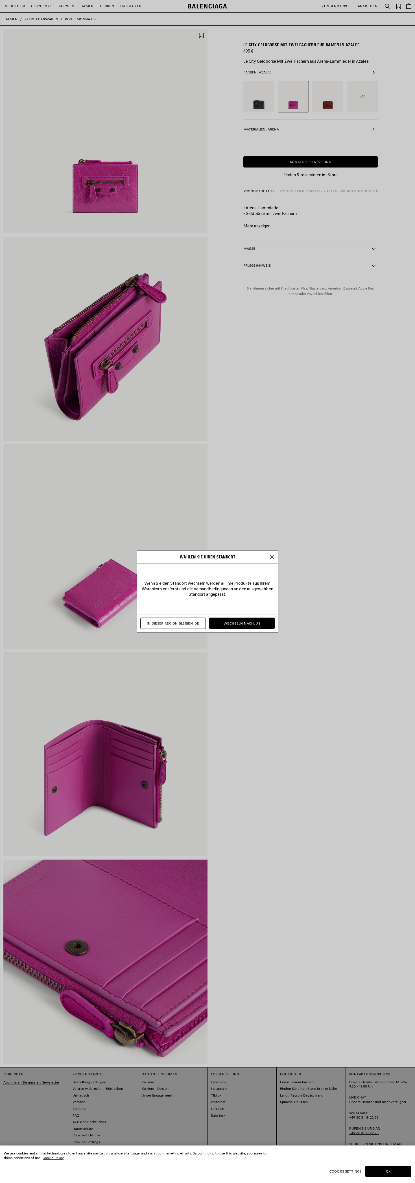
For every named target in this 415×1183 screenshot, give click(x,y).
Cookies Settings (345, 1171)
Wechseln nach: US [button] (242, 623)
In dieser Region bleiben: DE (173, 623)
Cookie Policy (53, 1158)
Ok (388, 1171)
